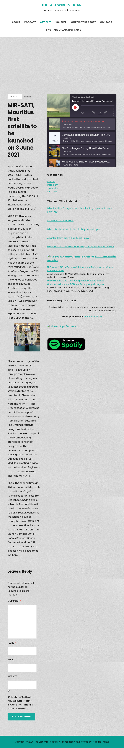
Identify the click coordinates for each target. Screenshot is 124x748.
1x (100, 112)
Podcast (30, 22)
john (86, 316)
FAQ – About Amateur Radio (63, 29)
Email (12, 659)
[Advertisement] (62, 59)
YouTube (60, 22)
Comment (14, 600)
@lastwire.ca (95, 316)
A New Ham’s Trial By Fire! (60, 220)
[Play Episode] (75, 107)
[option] (82, 124)
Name (12, 642)
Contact (106, 22)
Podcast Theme (100, 741)
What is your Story (83, 22)
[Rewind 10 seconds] (94, 112)
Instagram (52, 184)
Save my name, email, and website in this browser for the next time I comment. (21, 702)
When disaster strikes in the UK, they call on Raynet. (74, 229)
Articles (45, 22)
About (16, 22)
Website (12, 676)
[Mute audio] (85, 112)
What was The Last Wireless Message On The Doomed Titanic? (80, 246)
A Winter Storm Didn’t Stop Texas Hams (68, 237)
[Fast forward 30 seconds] (108, 112)
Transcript (52, 188)
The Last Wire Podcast (62, 4)
